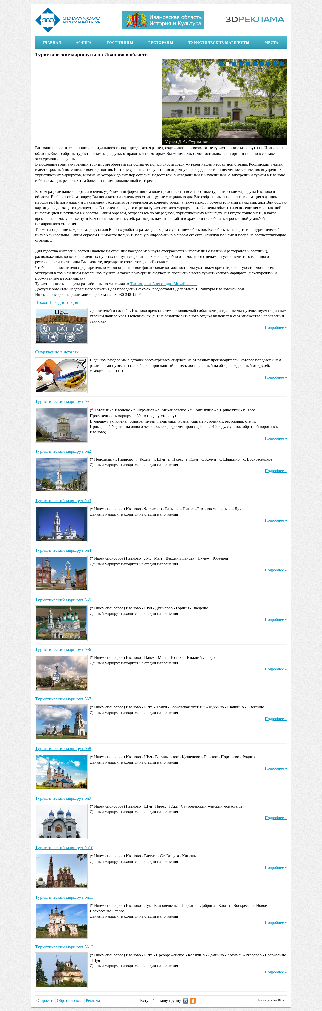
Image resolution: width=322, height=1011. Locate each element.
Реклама (93, 1000)
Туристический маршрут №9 (63, 798)
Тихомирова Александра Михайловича (163, 284)
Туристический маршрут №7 (63, 698)
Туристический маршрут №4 (63, 550)
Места (271, 43)
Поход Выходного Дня (56, 302)
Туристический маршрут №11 (64, 897)
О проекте (45, 1000)
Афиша (84, 43)
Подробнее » (276, 327)
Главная (52, 43)
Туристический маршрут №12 (64, 946)
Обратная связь (70, 1000)
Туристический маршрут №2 (63, 451)
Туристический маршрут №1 (63, 401)
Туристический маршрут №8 (63, 748)
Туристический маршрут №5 (63, 599)
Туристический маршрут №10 (64, 847)
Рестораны (160, 43)
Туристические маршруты (219, 43)
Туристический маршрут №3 (63, 500)
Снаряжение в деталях (57, 351)
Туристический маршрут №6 (63, 649)
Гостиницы (120, 43)
